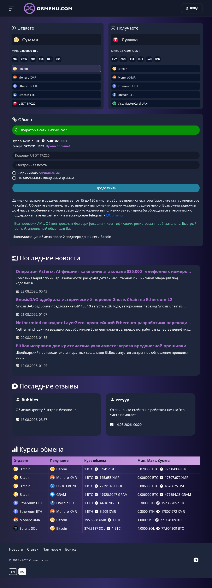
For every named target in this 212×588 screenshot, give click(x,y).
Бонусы (71, 549)
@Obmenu (114, 215)
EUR (33, 59)
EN (13, 572)
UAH (49, 59)
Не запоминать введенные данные (45, 178)
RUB (41, 59)
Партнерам (52, 549)
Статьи (33, 549)
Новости (16, 549)
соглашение (49, 173)
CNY (15, 59)
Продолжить (106, 188)
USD (58, 59)
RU (22, 572)
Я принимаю (38, 173)
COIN (24, 59)
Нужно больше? (58, 146)
